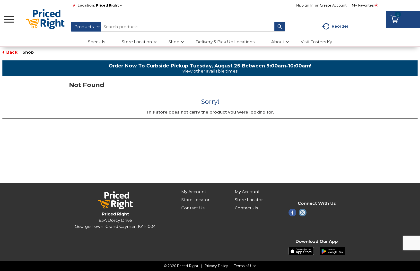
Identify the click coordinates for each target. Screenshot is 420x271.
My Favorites (363, 5)
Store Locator (195, 199)
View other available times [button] (210, 71)
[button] (109, 5)
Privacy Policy (216, 266)
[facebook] (292, 214)
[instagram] (302, 214)
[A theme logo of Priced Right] (45, 19)
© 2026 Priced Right (181, 266)
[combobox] (86, 27)
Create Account (333, 5)
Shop (28, 52)
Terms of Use (245, 266)
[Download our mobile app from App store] (301, 250)
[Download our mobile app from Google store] (332, 250)
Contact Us (193, 207)
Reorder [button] (340, 26)
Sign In (308, 5)
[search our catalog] (279, 26)
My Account (193, 191)
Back (11, 52)
